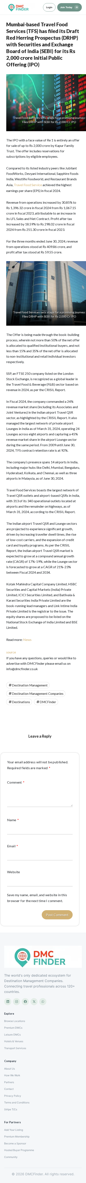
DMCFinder (48, 702)
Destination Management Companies (37, 693)
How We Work (12, 1075)
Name (13, 820)
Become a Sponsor (15, 1143)
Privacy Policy (12, 1095)
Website (13, 872)
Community (11, 1157)
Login (49, 7)
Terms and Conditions (16, 1102)
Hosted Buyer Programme (19, 1150)
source (11, 652)
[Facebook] (25, 1001)
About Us (9, 1068)
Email (12, 846)
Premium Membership (16, 1136)
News (27, 640)
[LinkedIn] (7, 1001)
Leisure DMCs (12, 1034)
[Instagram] (16, 1001)
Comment (16, 782)
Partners (9, 1082)
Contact (9, 1088)
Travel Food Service (28, 185)
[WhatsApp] (42, 1001)
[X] (34, 1001)
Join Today (69, 7)
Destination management (30, 685)
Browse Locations (14, 1021)
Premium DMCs (13, 1027)
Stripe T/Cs (10, 1109)
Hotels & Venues (13, 1041)
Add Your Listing (13, 1129)
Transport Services (15, 1048)
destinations (21, 702)
